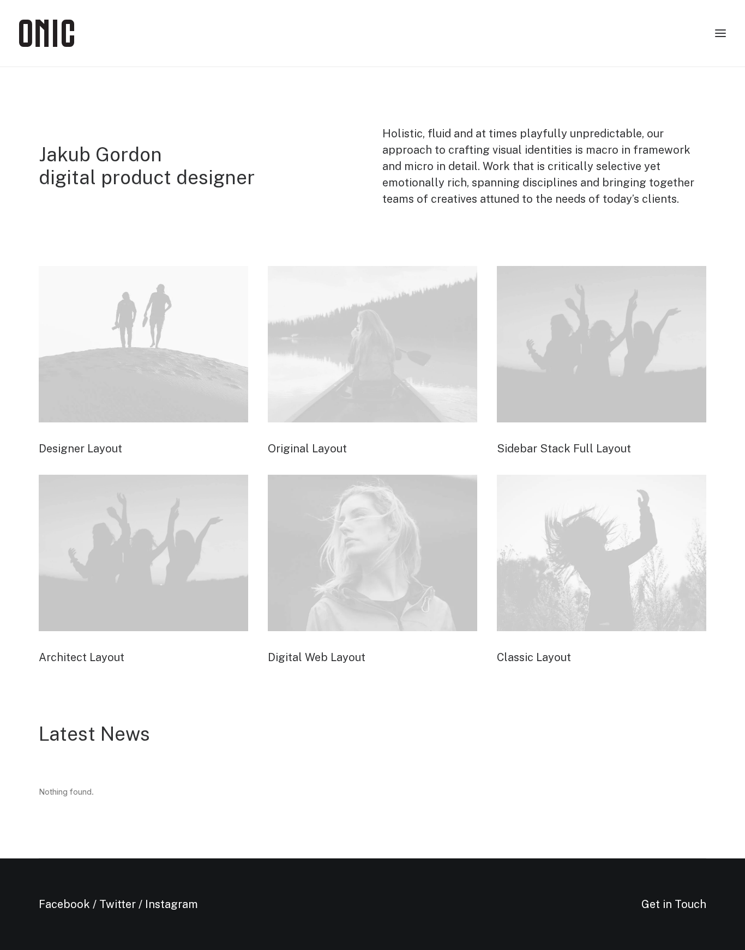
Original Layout (307, 448)
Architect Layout (81, 657)
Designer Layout (80, 448)
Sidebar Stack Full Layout (564, 448)
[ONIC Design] (46, 33)
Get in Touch (673, 904)
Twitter (117, 904)
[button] (143, 344)
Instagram (171, 904)
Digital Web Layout (316, 657)
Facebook (64, 904)
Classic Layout (534, 657)
